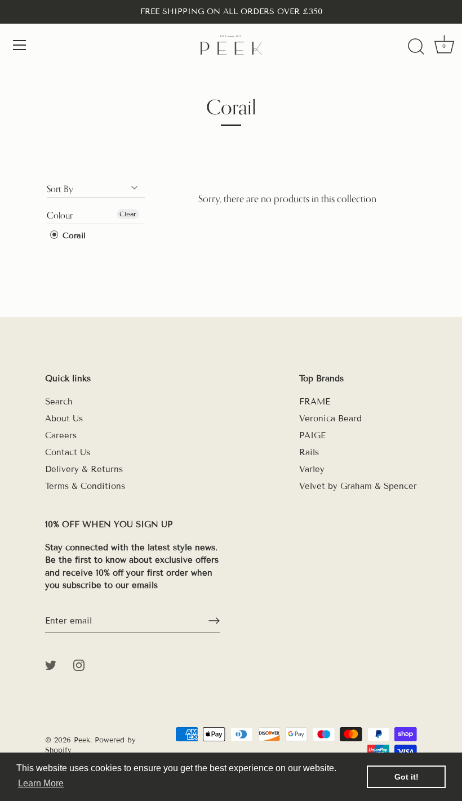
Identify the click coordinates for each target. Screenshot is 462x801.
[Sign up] (214, 620)
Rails (309, 452)
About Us (64, 418)
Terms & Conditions (85, 486)
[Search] (415, 46)
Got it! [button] (406, 776)
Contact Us (67, 452)
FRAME (314, 402)
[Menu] (19, 45)
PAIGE (312, 435)
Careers (61, 435)
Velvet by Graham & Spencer (358, 486)
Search (59, 402)
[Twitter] (50, 665)
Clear (127, 214)
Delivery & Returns (84, 469)
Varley (312, 469)
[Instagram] (79, 665)
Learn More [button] (41, 783)
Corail (73, 236)
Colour (60, 215)
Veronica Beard (330, 418)
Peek (82, 740)
